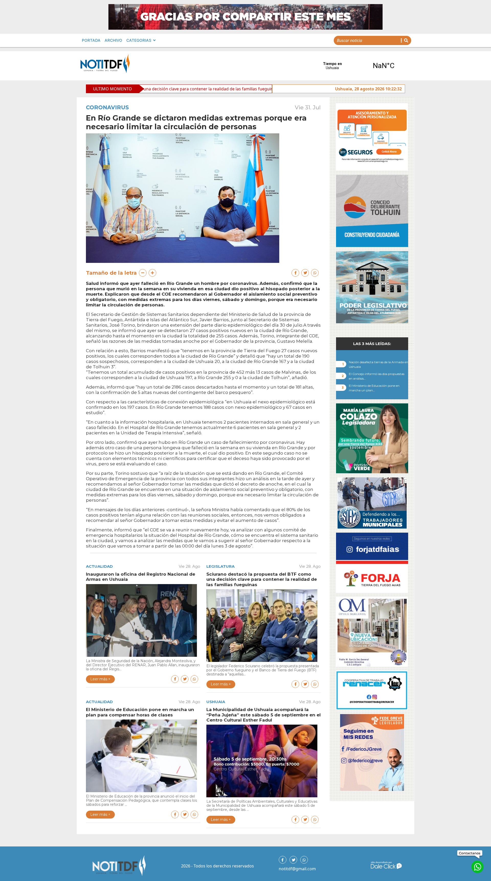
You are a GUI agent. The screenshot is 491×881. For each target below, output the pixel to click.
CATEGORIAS (138, 40)
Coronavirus (107, 107)
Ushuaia (215, 701)
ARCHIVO (113, 40)
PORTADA (91, 40)
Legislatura (220, 566)
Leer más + (100, 679)
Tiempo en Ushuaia (358, 65)
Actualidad (99, 566)
